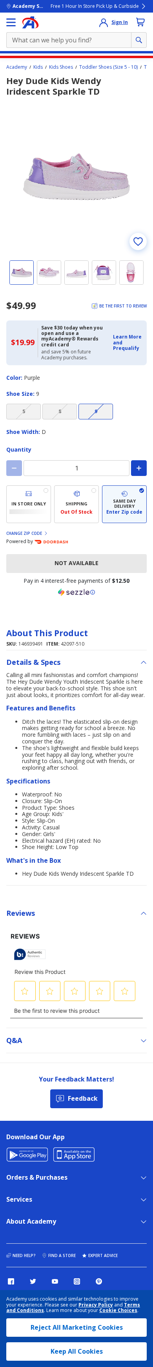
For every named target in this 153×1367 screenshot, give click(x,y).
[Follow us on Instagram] (77, 1281)
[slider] (76, 176)
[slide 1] (21, 272)
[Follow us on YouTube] (55, 1281)
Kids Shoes (61, 67)
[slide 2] (49, 272)
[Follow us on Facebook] (11, 1281)
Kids (38, 67)
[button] (127, 342)
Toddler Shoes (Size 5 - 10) (108, 67)
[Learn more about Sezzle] (76, 592)
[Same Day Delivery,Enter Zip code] (124, 504)
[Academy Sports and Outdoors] (30, 22)
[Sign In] (103, 22)
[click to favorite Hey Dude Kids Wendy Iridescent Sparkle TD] (138, 241)
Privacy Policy (95, 1304)
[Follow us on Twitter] (33, 1281)
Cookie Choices (118, 1310)
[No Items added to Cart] (140, 22)
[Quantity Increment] (139, 468)
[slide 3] (76, 272)
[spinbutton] (76, 468)
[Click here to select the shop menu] (11, 22)
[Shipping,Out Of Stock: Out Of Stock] (76, 504)
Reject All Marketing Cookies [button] (77, 1327)
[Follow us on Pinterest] (99, 1281)
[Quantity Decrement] (14, 468)
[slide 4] (104, 272)
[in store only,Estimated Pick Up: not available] (29, 504)
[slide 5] (131, 272)
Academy (16, 67)
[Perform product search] (139, 40)
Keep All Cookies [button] (77, 1351)
